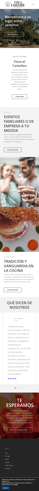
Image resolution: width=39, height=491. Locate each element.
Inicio (6, 453)
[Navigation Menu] (33, 4)
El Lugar (7, 456)
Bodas (7, 459)
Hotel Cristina (9, 465)
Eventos (7, 462)
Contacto (7, 468)
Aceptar (5, 488)
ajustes (16, 484)
